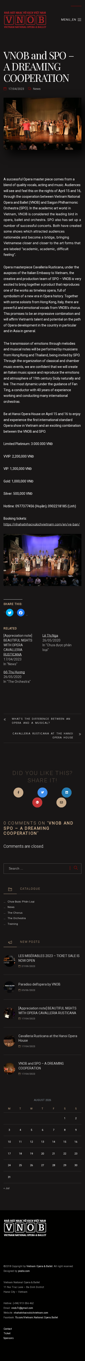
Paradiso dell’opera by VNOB (39, 984)
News (37, 89)
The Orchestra (17, 918)
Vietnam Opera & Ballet (39, 1266)
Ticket (7, 1333)
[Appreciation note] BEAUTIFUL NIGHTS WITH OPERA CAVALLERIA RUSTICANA (18, 645)
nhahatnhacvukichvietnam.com (31, 1312)
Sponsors (9, 1338)
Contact (8, 1328)
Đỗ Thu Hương (14, 672)
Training (13, 924)
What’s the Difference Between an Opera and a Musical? (41, 720)
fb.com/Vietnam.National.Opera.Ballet (36, 1317)
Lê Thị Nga (50, 635)
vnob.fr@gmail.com (22, 1308)
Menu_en (69, 19)
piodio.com (24, 1271)
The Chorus (15, 912)
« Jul (6, 1188)
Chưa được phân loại (21, 901)
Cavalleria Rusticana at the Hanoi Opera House (43, 735)
